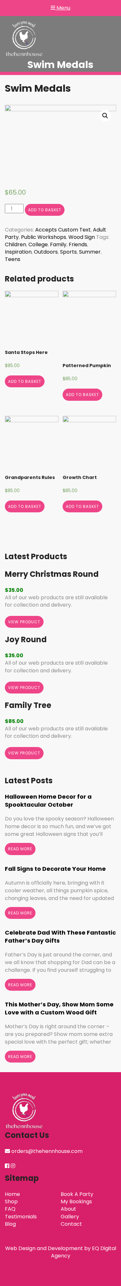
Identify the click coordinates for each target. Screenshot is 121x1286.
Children (15, 244)
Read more (20, 849)
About (68, 1209)
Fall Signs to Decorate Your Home (55, 869)
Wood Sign (81, 237)
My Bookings (76, 1201)
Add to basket (44, 210)
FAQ (10, 1209)
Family (58, 244)
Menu (62, 8)
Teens (12, 259)
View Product (24, 622)
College (38, 244)
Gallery (70, 1216)
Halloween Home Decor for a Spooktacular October (48, 801)
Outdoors (46, 252)
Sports (68, 252)
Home (12, 1194)
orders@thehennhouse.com (47, 1151)
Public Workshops (43, 237)
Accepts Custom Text (63, 229)
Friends (78, 244)
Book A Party (77, 1194)
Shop (11, 1201)
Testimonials (21, 1216)
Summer (90, 252)
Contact (71, 1224)
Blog (10, 1224)
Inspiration (18, 252)
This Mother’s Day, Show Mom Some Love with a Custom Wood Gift (59, 1008)
